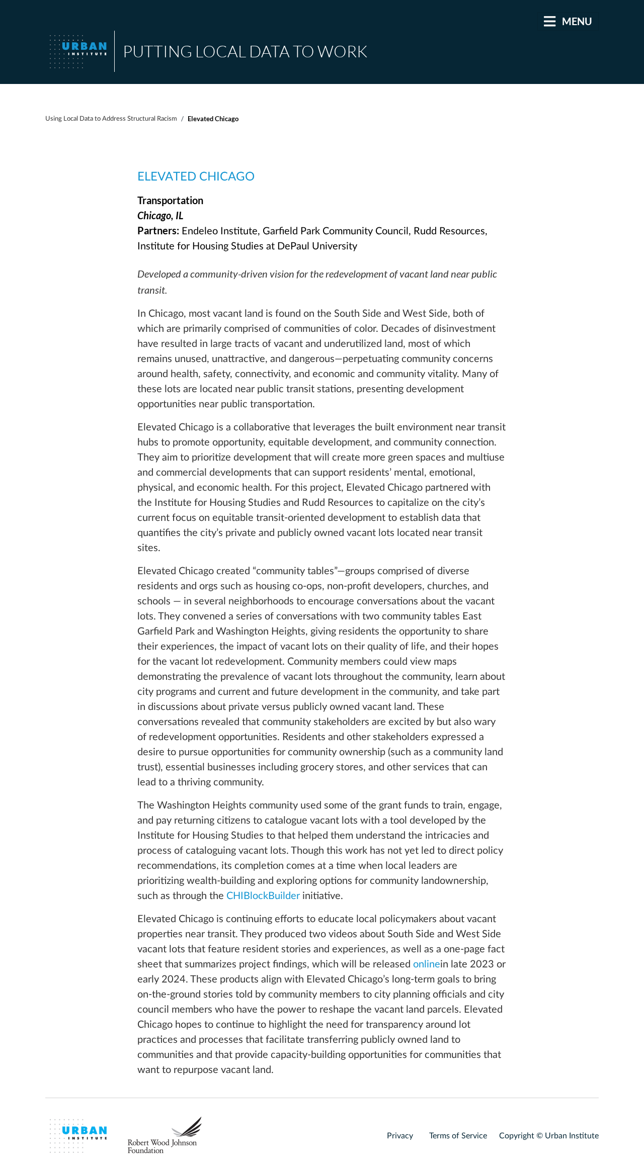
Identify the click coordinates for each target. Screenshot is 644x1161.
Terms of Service (458, 1136)
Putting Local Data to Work (245, 51)
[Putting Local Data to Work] (79, 51)
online (426, 964)
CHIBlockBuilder (263, 896)
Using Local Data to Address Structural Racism (111, 119)
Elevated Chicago (196, 177)
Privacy (400, 1136)
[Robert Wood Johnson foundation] (168, 1135)
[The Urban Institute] (80, 1135)
